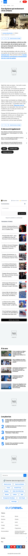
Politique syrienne (7, 152)
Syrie (12, 5)
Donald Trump (17, 487)
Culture (15, 494)
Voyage (3, 525)
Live (25, 1)
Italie (22, 494)
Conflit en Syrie (13, 148)
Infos (5, 5)
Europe (2, 516)
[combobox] (14, 475)
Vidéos (2, 528)
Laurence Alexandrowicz (8, 33)
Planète (16, 519)
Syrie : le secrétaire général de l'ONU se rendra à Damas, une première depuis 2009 (12, 138)
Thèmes (3, 513)
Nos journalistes (5, 531)
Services (3, 538)
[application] (14, 21)
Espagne (6, 491)
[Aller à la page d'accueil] (5, 1)
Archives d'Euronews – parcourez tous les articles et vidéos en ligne (21, 532)
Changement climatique (9, 498)
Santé (16, 522)
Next (2, 522)
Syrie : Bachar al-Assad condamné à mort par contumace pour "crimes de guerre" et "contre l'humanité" (12, 133)
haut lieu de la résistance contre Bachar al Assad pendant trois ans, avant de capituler (14, 56)
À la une (4, 348)
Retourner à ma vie (19, 105)
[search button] (24, 475)
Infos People (22, 498)
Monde (8, 5)
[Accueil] (1, 5)
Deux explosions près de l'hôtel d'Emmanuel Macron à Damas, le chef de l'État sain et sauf (11, 143)
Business (3, 519)
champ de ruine (5, 54)
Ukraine (7, 494)
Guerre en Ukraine (19, 484)
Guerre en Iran (7, 484)
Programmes (18, 528)
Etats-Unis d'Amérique (18, 491)
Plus (2, 541)
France (8, 487)
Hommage (14, 501)
